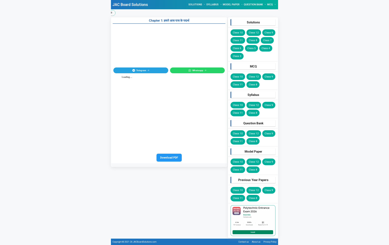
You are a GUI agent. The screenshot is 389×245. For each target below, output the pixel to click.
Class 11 (238, 40)
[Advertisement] (169, 45)
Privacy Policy (270, 242)
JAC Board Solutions (130, 4)
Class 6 (237, 48)
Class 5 (251, 48)
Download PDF (169, 157)
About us (256, 242)
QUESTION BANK (253, 4)
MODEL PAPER (231, 4)
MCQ (270, 4)
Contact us (243, 242)
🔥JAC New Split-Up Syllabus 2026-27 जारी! (186, 12)
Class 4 (266, 48)
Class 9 (269, 32)
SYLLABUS (212, 4)
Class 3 (237, 56)
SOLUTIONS (195, 4)
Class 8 (253, 40)
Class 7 (267, 40)
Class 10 (238, 32)
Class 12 (254, 32)
